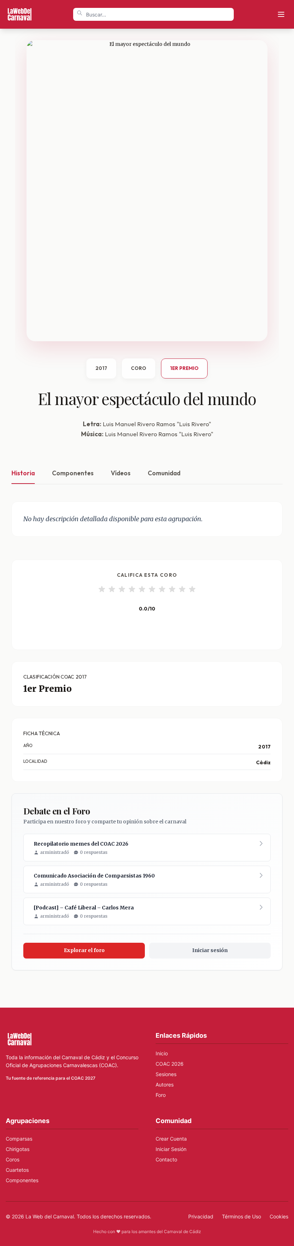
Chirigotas (17, 1149)
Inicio (162, 1053)
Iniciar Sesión (171, 1149)
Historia (23, 473)
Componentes (73, 473)
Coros (12, 1159)
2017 (101, 368)
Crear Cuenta (171, 1139)
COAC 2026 (170, 1064)
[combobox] (153, 14)
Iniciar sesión (210, 950)
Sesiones (166, 1074)
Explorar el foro (84, 950)
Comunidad (164, 473)
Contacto (166, 1159)
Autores (165, 1084)
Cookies (279, 1216)
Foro (161, 1095)
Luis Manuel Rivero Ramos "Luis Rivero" (157, 424)
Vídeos (121, 473)
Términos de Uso (241, 1216)
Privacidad (200, 1216)
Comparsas (19, 1139)
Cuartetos (17, 1170)
